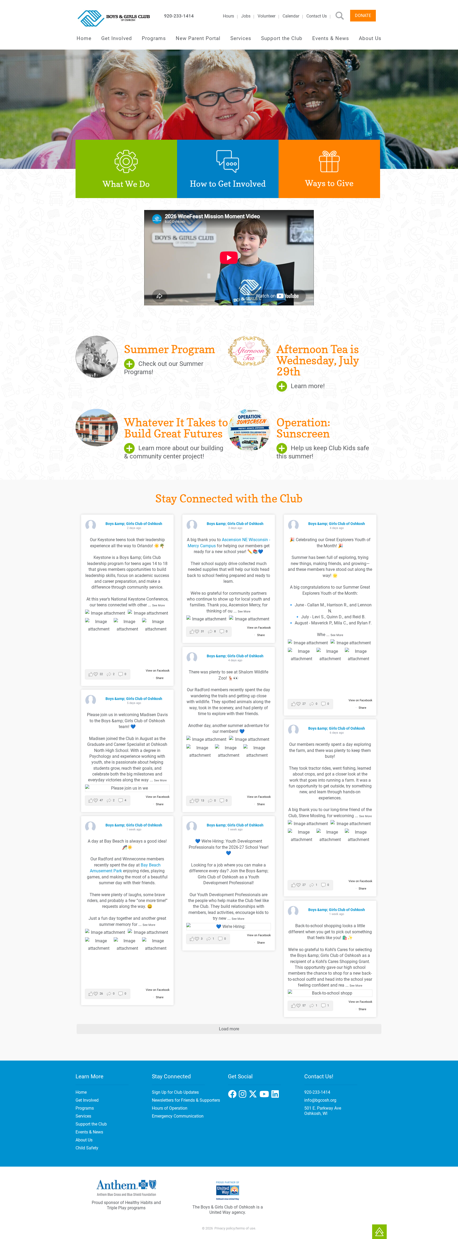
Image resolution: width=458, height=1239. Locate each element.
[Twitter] (265, 1095)
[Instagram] (254, 1095)
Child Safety (87, 1147)
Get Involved (116, 38)
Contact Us (316, 16)
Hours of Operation (169, 1108)
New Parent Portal (198, 38)
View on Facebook (158, 670)
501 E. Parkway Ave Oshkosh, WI (322, 1111)
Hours (228, 16)
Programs (154, 38)
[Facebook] (244, 1095)
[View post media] (106, 613)
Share (160, 678)
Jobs (245, 16)
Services (240, 38)
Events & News (330, 38)
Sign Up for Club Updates (175, 1092)
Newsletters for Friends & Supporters (186, 1100)
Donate (363, 15)
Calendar (291, 16)
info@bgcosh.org (320, 1100)
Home (84, 38)
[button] (107, 674)
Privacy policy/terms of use (234, 1228)
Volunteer (266, 16)
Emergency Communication (178, 1116)
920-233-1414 (179, 16)
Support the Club (281, 38)
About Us (370, 38)
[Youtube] (275, 1095)
